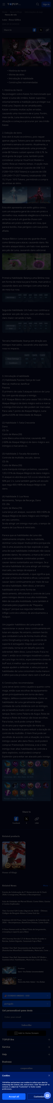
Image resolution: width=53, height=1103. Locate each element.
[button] (26, 551)
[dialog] (26, 1087)
